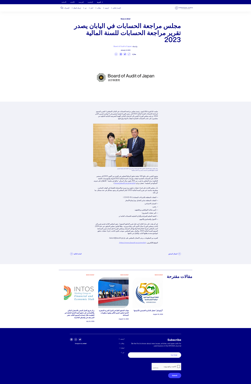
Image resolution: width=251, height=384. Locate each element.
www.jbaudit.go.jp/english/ (125, 183)
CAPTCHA (176, 360)
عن (86, 8)
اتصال (122, 348)
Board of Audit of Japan (123, 46)
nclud (84, 343)
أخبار (91, 8)
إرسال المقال (77, 8)
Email (178, 350)
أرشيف (107, 8)
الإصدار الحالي (117, 8)
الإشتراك (66, 8)
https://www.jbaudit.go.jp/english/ (132, 243)
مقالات (99, 8)
